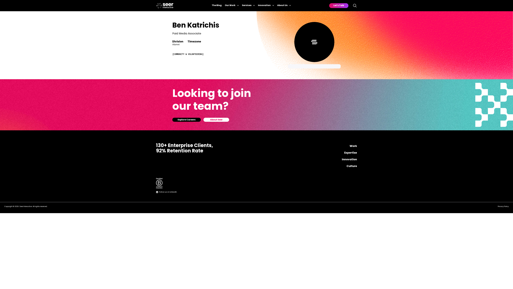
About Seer (216, 120)
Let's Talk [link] (338, 6)
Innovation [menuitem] (349, 159)
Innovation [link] (264, 5)
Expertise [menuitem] (350, 153)
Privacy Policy (503, 206)
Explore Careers (186, 120)
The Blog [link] (217, 5)
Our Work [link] (230, 5)
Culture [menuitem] (352, 166)
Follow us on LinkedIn (168, 192)
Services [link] (246, 5)
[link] (164, 5)
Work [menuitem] (353, 146)
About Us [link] (282, 5)
